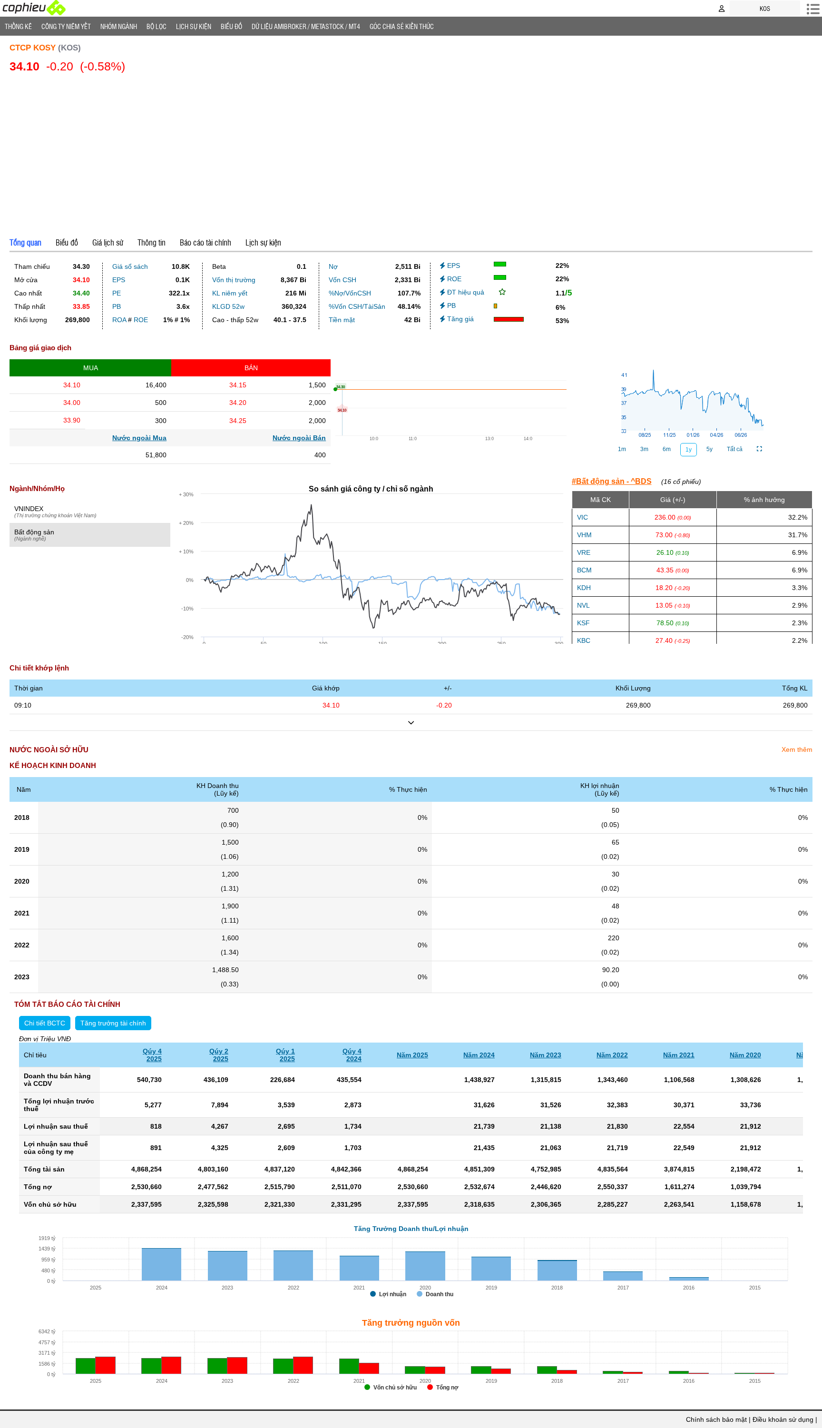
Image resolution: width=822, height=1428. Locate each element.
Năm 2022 (612, 1055)
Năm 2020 (745, 1055)
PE (116, 293)
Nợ (333, 266)
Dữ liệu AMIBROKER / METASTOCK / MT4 (306, 26)
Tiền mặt (342, 320)
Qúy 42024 (352, 1055)
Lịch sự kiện (263, 242)
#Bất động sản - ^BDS (612, 481)
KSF (583, 623)
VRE (583, 552)
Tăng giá (459, 319)
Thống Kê (18, 26)
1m (622, 449)
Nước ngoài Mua (139, 438)
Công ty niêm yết (66, 26)
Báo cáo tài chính (205, 242)
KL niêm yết (229, 293)
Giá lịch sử (107, 242)
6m (667, 449)
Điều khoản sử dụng (783, 1419)
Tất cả (735, 449)
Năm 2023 (545, 1055)
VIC (582, 517)
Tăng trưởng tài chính (113, 1023)
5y (709, 449)
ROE (141, 320)
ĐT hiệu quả (464, 292)
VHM (584, 535)
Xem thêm (797, 749)
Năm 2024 (479, 1055)
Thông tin (151, 242)
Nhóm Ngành (118, 26)
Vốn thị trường (233, 280)
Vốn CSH (342, 280)
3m (644, 449)
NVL (583, 605)
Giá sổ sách (130, 266)
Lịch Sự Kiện (193, 26)
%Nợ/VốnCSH (350, 293)
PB (116, 306)
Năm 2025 (412, 1055)
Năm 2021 (679, 1055)
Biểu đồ (231, 26)
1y (688, 449)
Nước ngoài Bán (299, 438)
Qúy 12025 (285, 1055)
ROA (119, 320)
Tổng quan (25, 242)
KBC (583, 640)
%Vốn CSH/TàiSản (357, 306)
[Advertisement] (411, 153)
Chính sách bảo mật (716, 1419)
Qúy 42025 (152, 1055)
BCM (584, 570)
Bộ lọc (156, 26)
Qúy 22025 (218, 1055)
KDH (584, 587)
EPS (118, 280)
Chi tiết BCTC (44, 1023)
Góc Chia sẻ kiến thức (402, 26)
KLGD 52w (228, 306)
